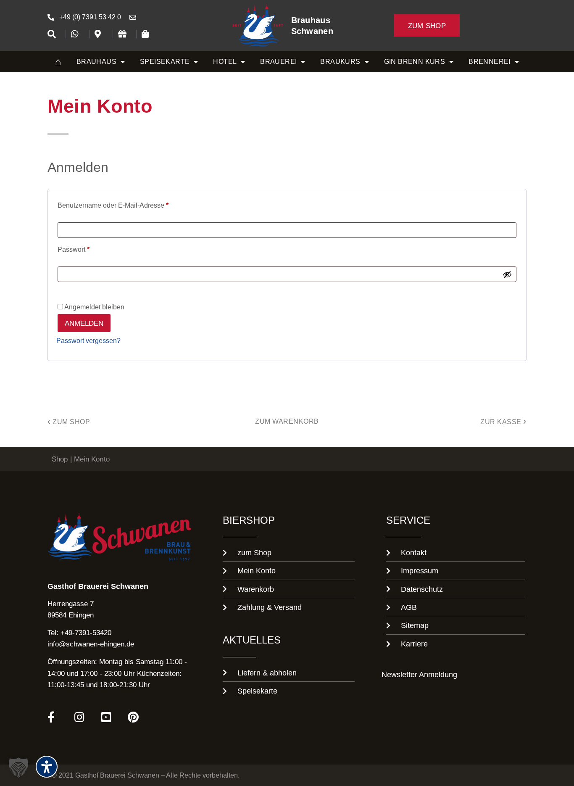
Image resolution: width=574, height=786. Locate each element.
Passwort (91, 248)
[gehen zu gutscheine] (124, 34)
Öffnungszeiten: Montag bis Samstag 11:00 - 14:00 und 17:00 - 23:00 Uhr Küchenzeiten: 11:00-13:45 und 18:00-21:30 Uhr (117, 673)
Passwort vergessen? (88, 341)
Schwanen (312, 31)
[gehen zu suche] (53, 34)
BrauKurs (340, 61)
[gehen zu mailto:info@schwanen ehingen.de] (135, 17)
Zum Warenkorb (287, 421)
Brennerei (490, 61)
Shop (60, 459)
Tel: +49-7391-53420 (79, 632)
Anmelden (84, 323)
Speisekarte (165, 61)
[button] (18, 767)
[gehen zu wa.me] (77, 34)
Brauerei (278, 61)
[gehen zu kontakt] (101, 34)
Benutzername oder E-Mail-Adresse (130, 204)
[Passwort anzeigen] (507, 274)
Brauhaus (310, 20)
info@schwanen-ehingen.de (90, 644)
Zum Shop (68, 421)
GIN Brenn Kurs (414, 61)
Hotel (225, 61)
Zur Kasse (503, 421)
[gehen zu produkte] (148, 34)
